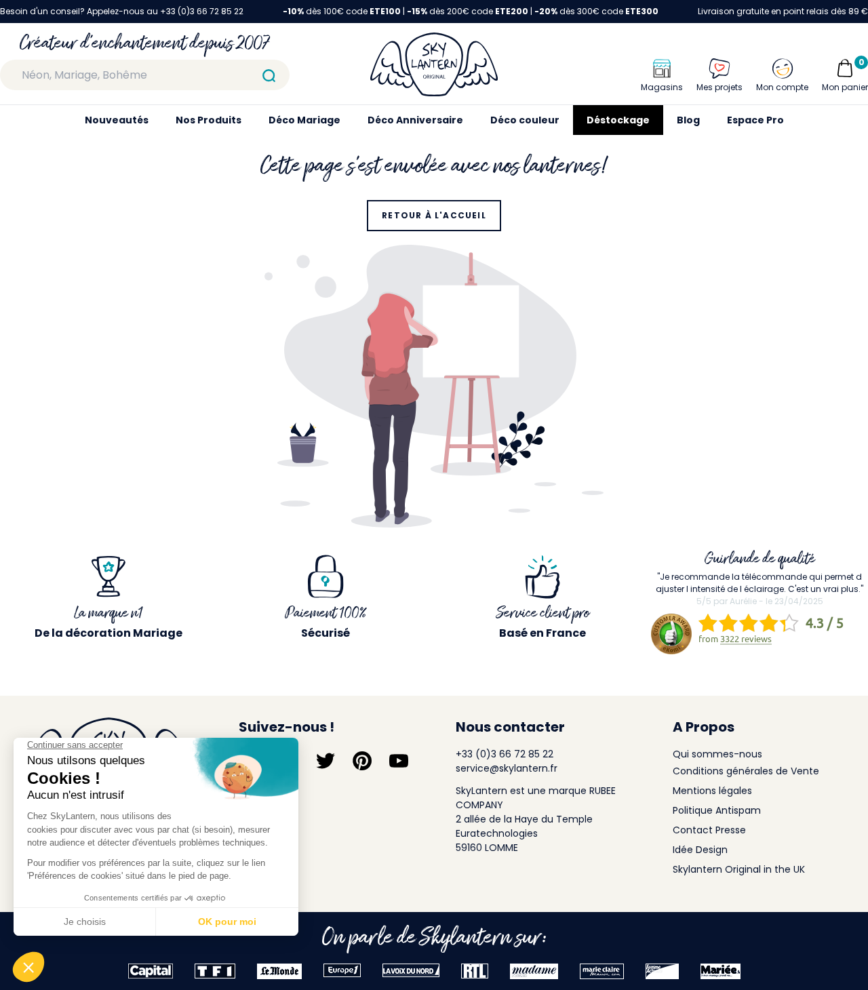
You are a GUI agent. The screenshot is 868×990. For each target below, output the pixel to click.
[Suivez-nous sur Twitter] (325, 760)
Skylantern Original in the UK (739, 869)
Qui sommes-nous (717, 754)
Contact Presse (709, 830)
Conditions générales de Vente (746, 771)
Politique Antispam (717, 810)
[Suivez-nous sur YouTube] (398, 760)
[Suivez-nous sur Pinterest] (362, 760)
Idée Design (700, 849)
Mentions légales (712, 790)
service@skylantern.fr (506, 768)
